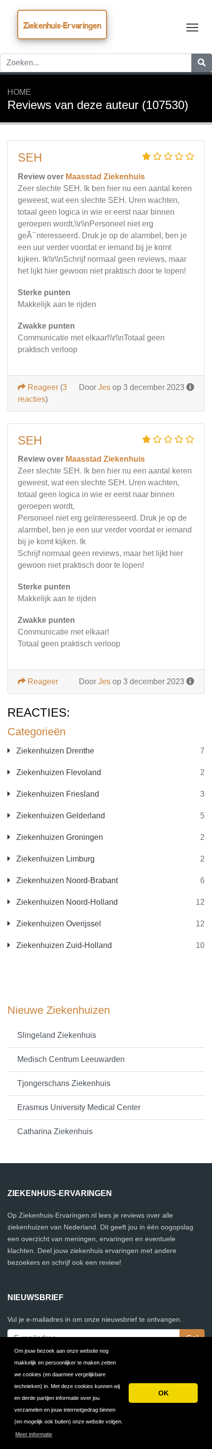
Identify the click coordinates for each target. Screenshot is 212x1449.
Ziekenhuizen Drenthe (54, 751)
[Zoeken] (201, 63)
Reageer (42, 387)
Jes (104, 387)
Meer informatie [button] (33, 1434)
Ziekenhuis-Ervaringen (62, 25)
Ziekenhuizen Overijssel (57, 924)
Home (19, 92)
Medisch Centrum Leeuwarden (71, 1059)
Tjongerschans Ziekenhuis (63, 1083)
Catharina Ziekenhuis (55, 1131)
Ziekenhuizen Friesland (56, 794)
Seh (30, 157)
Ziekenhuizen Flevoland (57, 772)
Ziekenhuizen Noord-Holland (66, 902)
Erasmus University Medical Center (79, 1107)
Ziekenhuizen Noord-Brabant (66, 880)
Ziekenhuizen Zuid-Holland (63, 945)
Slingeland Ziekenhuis (56, 1035)
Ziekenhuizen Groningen (58, 837)
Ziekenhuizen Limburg (54, 859)
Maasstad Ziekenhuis (105, 176)
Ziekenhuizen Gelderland (59, 815)
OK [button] (163, 1393)
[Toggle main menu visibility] (192, 27)
